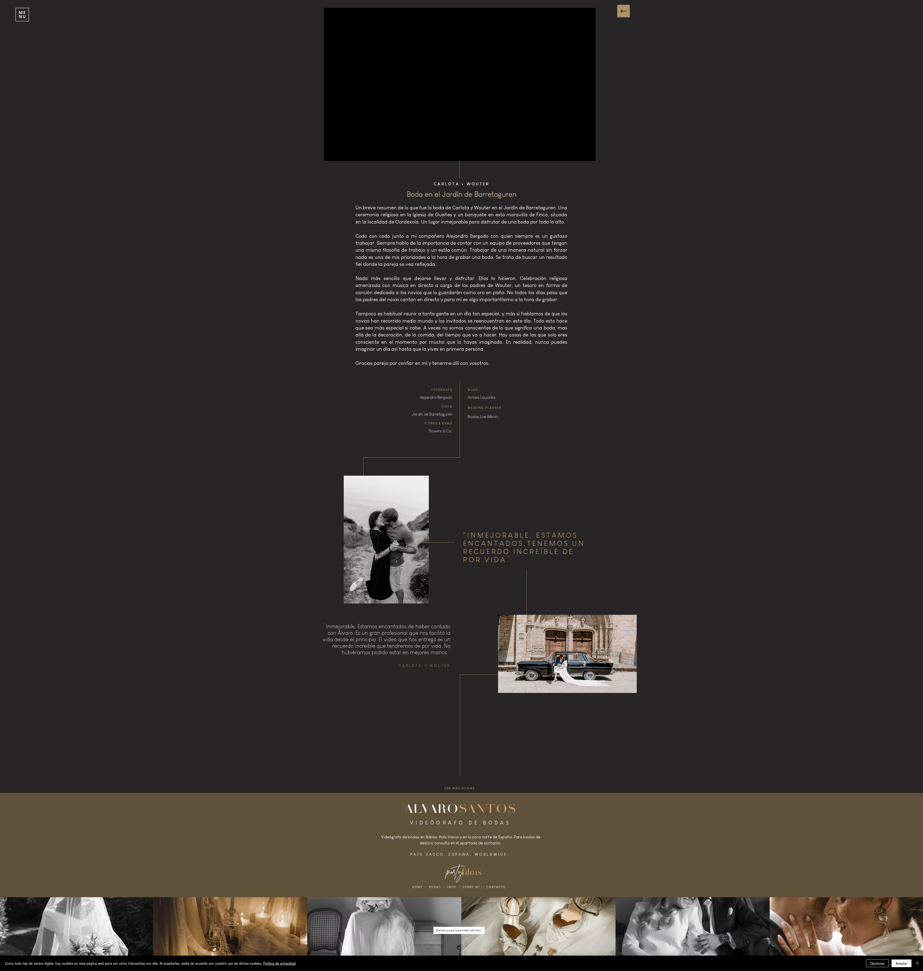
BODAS (435, 887)
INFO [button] (451, 887)
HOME (417, 887)
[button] (22, 14)
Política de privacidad (279, 963)
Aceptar (901, 963)
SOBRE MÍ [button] (471, 887)
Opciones (877, 963)
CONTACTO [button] (496, 887)
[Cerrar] (917, 963)
